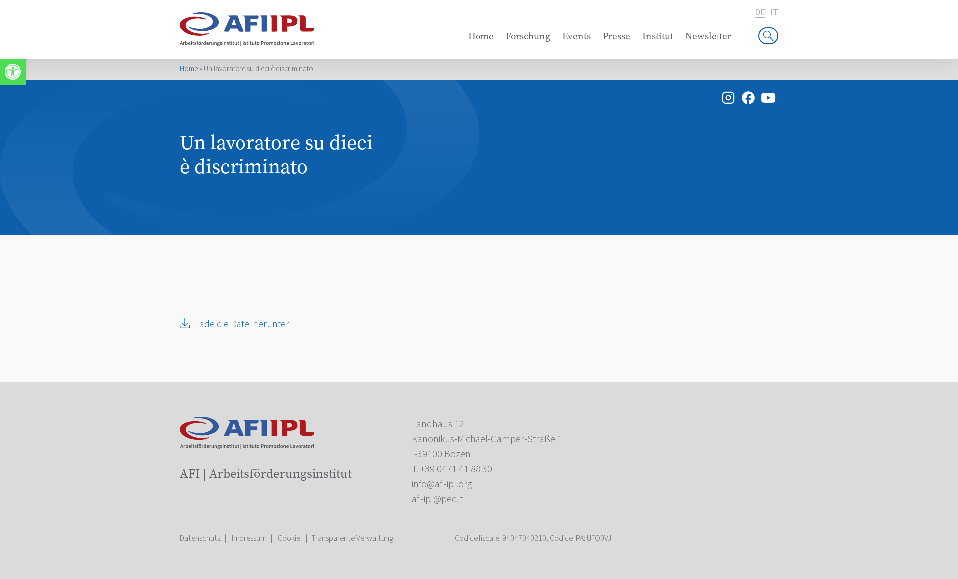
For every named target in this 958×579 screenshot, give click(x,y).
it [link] (774, 12)
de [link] (760, 13)
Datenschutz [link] (200, 538)
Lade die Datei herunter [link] (242, 324)
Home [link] (481, 36)
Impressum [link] (249, 538)
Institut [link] (657, 36)
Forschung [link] (528, 36)
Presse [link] (616, 36)
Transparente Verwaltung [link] (352, 538)
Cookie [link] (289, 538)
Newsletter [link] (708, 36)
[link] (13, 72)
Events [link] (576, 36)
